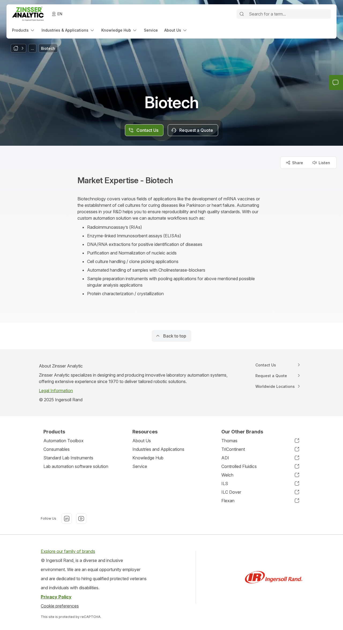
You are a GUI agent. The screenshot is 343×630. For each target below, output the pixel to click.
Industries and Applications (158, 449)
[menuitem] (23, 30)
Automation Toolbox (63, 440)
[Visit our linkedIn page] (67, 518)
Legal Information (56, 390)
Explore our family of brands (68, 551)
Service (139, 466)
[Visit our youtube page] (81, 518)
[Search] (242, 14)
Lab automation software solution (75, 466)
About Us (141, 440)
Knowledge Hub (147, 457)
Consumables (56, 449)
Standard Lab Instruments (68, 457)
